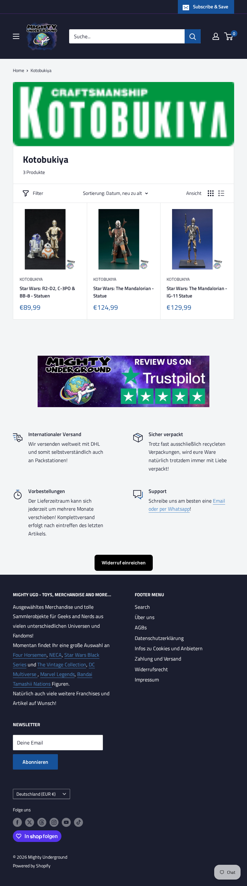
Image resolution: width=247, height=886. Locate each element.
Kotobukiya (41, 70)
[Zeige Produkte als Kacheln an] (211, 193)
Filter (38, 193)
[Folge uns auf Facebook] (17, 822)
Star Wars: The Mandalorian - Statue (123, 292)
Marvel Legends (57, 674)
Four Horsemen (30, 655)
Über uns (144, 617)
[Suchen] (193, 36)
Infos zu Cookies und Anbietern (169, 648)
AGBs (141, 627)
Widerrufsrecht (151, 669)
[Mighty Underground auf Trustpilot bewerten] (123, 360)
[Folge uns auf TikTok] (78, 822)
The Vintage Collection (61, 664)
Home (18, 70)
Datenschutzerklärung (159, 638)
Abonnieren (35, 762)
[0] (229, 36)
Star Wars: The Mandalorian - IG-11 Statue (197, 292)
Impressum (147, 679)
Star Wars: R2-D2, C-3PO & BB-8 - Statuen (47, 292)
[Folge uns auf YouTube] (66, 822)
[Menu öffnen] (16, 36)
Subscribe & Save (210, 6)
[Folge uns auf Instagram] (54, 822)
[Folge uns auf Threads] (41, 822)
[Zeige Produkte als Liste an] (221, 193)
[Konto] (216, 36)
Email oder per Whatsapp (187, 505)
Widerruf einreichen (124, 562)
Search (142, 607)
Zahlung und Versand (158, 658)
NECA (55, 655)
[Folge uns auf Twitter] (29, 822)
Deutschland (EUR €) (36, 794)
